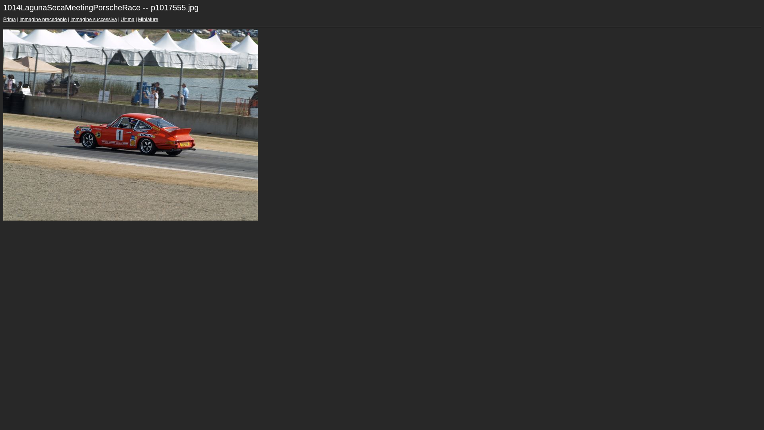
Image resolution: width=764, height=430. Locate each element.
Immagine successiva (93, 19)
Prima (9, 19)
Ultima (127, 19)
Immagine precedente (43, 19)
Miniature (148, 19)
